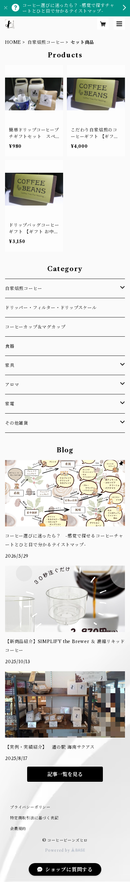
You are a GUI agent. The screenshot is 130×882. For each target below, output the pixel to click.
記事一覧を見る (65, 774)
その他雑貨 (16, 423)
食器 (10, 346)
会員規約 (18, 828)
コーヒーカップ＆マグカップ (35, 327)
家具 (10, 365)
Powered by (58, 850)
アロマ (12, 384)
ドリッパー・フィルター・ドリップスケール (51, 307)
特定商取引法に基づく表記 (34, 817)
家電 (10, 404)
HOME (13, 42)
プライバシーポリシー (30, 807)
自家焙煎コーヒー (45, 42)
